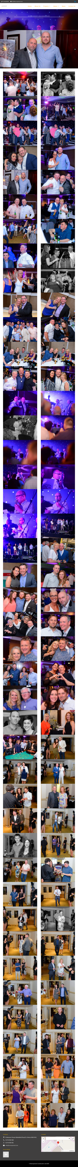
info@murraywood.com (11, 1145)
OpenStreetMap (65, 1150)
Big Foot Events (39, 17)
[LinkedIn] (6, 1154)
